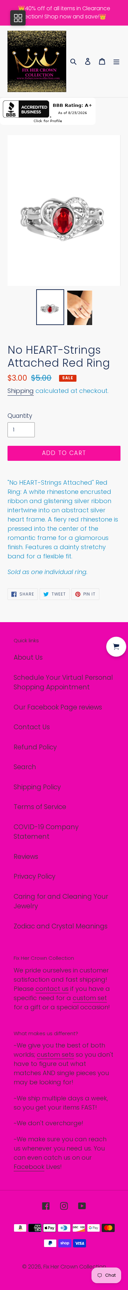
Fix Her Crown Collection (74, 1267)
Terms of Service (40, 806)
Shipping (21, 390)
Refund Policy (35, 747)
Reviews (26, 856)
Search (25, 767)
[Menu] (116, 61)
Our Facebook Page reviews (58, 707)
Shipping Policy (37, 787)
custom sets (55, 1054)
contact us (52, 988)
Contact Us (32, 727)
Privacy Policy (34, 876)
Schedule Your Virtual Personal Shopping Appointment (63, 682)
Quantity (20, 416)
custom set (90, 998)
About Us (28, 657)
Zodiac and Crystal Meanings (61, 926)
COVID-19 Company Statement (46, 831)
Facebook (29, 1166)
